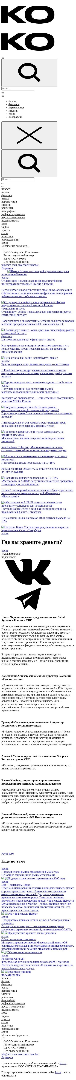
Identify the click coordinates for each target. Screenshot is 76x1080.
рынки (5, 198)
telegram (6, 264)
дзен (14, 264)
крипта (5, 230)
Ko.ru (63, 1063)
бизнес (12, 101)
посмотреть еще (11, 974)
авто (4, 223)
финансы (13, 104)
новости (6, 188)
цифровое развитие (13, 214)
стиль (11, 113)
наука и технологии (13, 217)
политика (7, 236)
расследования (10, 239)
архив (4, 242)
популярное (8, 274)
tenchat (34, 264)
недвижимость (10, 220)
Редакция (7, 268)
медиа (5, 226)
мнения (12, 110)
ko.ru (58, 1072)
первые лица (16, 107)
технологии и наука (13, 308)
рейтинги (7, 207)
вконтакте (24, 264)
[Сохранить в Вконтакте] (27, 584)
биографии (15, 116)
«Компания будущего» (14, 245)
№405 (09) (7, 853)
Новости (21, 274)
